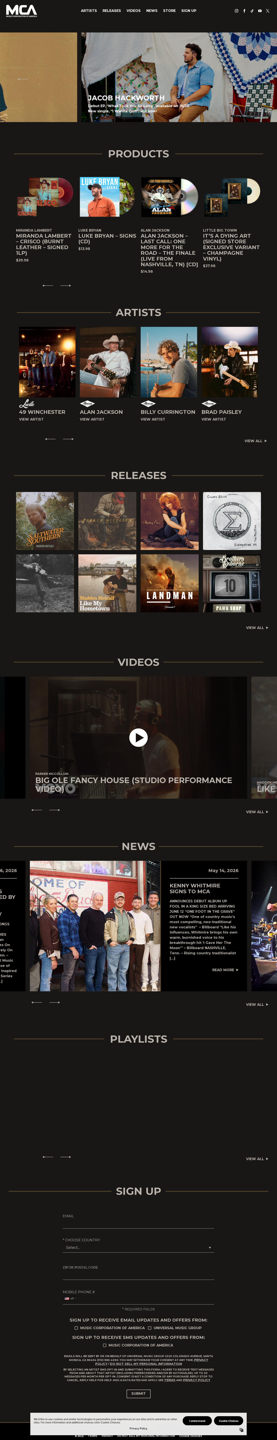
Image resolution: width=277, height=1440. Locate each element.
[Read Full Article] (95, 926)
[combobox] (70, 1298)
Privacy (107, 1435)
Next (256, 79)
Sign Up (188, 11)
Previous (21, 79)
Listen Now (43, 521)
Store (169, 11)
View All (254, 441)
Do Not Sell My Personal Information (146, 1364)
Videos (134, 11)
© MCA (79, 1436)
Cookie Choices (190, 1436)
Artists (89, 11)
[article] (138, 738)
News (152, 11)
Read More (223, 970)
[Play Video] (138, 738)
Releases (112, 11)
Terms (170, 1380)
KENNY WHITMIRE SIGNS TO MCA (195, 888)
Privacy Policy (196, 1380)
